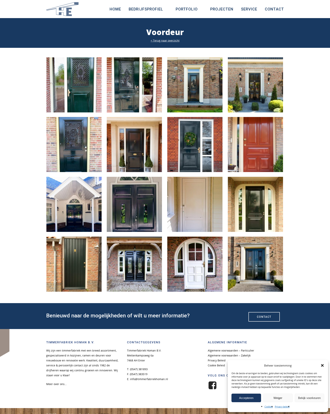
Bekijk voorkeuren (309, 398)
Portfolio (187, 9)
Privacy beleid (282, 406)
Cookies (268, 406)
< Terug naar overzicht (165, 40)
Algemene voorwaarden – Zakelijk (229, 355)
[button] (322, 365)
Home (115, 9)
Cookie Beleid (216, 365)
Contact (274, 9)
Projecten (221, 9)
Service (249, 9)
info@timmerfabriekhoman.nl (149, 379)
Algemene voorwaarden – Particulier (231, 350)
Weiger (277, 398)
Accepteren (246, 398)
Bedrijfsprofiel (146, 9)
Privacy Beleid (217, 360)
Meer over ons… (56, 384)
